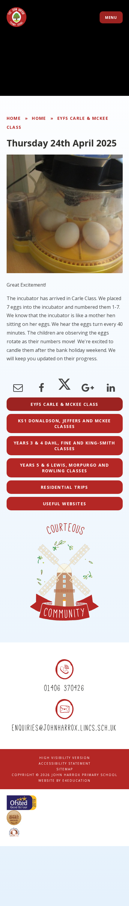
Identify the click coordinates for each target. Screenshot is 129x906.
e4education (76, 780)
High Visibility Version (64, 758)
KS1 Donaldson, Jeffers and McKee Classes (64, 423)
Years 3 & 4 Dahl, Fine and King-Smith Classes (64, 445)
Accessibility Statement (65, 763)
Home (14, 118)
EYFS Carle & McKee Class (64, 404)
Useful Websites (64, 503)
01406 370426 (64, 687)
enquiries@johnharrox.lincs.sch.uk (64, 727)
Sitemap (64, 769)
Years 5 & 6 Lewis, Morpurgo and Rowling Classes (64, 468)
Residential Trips (64, 487)
